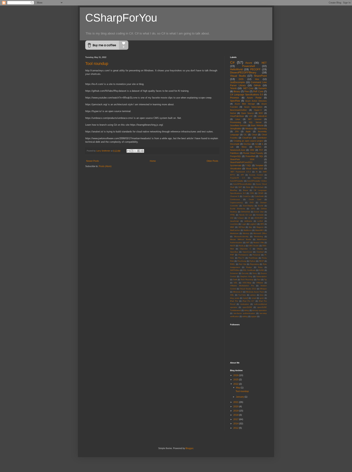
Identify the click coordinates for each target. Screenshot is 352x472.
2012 (236, 428)
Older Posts (212, 161)
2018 (236, 415)
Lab (231, 147)
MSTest (242, 227)
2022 (236, 384)
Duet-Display (248, 206)
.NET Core (248, 88)
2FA (237, 131)
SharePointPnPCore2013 (241, 162)
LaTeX (260, 221)
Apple (248, 131)
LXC (251, 116)
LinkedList (262, 116)
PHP (232, 255)
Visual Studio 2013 (248, 289)
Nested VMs (258, 243)
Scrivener (234, 273)
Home (153, 161)
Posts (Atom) (105, 166)
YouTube (242, 295)
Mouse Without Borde (240, 239)
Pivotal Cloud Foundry (253, 153)
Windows (249, 128)
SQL (261, 156)
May (238, 387)
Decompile (234, 144)
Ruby (260, 267)
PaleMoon (234, 153)
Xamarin (262, 88)
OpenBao (234, 252)
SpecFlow (235, 101)
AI (257, 172)
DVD (252, 203)
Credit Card (255, 199)
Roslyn (249, 267)
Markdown (234, 233)
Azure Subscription (253, 107)
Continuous (235, 199)
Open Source (247, 113)
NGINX (258, 147)
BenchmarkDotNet (238, 110)
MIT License (254, 119)
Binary (237, 91)
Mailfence (248, 230)
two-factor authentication (244, 313)
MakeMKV (259, 230)
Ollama (260, 249)
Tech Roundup (247, 280)
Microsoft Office (260, 233)
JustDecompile (237, 82)
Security (245, 273)
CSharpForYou (121, 18)
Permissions (243, 255)
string (246, 310)
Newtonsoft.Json (237, 150)
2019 (236, 410)
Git (256, 144)
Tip (265, 280)
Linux (237, 119)
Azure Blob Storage (245, 104)
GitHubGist (245, 212)
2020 (236, 406)
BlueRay (233, 190)
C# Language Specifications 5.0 (246, 94)
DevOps (247, 144)
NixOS (232, 246)
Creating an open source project (248, 141)
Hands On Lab (245, 215)
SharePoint (260, 75)
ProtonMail (250, 156)
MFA (262, 224)
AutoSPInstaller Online (257, 181)
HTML (232, 215)
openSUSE (247, 307)
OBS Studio (254, 246)
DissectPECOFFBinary (243, 72)
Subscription (261, 276)
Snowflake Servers (238, 125)
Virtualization (235, 168)
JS (249, 218)
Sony (254, 273)
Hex (257, 79)
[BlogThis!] (132, 151)
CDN (252, 193)
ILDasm (240, 218)
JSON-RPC (259, 218)
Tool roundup (96, 63)
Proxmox (234, 97)
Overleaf (260, 252)
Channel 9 (234, 196)
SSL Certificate (249, 270)
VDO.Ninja (247, 283)
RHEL (232, 264)
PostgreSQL (235, 156)
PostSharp (253, 258)
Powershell (248, 66)
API (242, 175)
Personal (256, 255)
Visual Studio (238, 75)
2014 (236, 423)
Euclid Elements (237, 209)
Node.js (242, 246)
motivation (244, 304)
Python (253, 261)
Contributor (262, 138)
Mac (250, 227)
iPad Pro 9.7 (248, 301)
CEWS (260, 193)
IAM (231, 218)
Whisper (263, 289)
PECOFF (255, 69)
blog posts (234, 298)
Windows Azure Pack (255, 292)
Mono (244, 147)
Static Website (257, 125)
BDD (261, 113)
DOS (241, 79)
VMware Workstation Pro (242, 286)
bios (261, 295)
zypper (254, 316)
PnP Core (258, 91)
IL (262, 144)
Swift (235, 280)
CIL (245, 134)
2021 (236, 402)
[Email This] (128, 151)
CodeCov (247, 196)
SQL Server (255, 122)
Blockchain (259, 187)
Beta (248, 187)
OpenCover (247, 252)
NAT (248, 243)
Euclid (260, 206)
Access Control (256, 175)
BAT (240, 187)
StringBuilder (235, 128)
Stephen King (246, 276)
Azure (248, 62)
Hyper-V (258, 110)
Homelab (260, 215)
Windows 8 (237, 292)
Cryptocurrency (236, 203)
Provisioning (235, 122)
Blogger (189, 448)
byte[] (245, 298)
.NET (264, 62)
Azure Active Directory (256, 101)
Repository (254, 264)
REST (261, 261)
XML (232, 295)
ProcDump (241, 261)
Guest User (259, 212)
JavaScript (234, 221)
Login (243, 224)
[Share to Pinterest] (142, 151)
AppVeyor (257, 178)
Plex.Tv (241, 258)
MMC (232, 227)
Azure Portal (254, 97)
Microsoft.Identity (241, 236)
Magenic (260, 227)
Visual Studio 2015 (254, 168)
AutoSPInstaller (236, 181)
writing (245, 316)
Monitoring (258, 236)
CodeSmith (259, 196)
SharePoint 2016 (242, 159)
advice (253, 295)
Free (246, 91)
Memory (246, 233)
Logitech (253, 224)
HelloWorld (236, 69)
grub (262, 298)
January (240, 397)
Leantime (234, 224)
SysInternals (235, 165)
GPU (253, 209)
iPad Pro (234, 301)
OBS (252, 150)
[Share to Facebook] (139, 151)
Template (259, 165)
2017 (236, 419)
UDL (235, 283)
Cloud (254, 134)
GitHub (257, 85)
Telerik (233, 88)
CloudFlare (247, 138)
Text (259, 280)
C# (232, 62)
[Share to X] (135, 151)
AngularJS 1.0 (237, 178)
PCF (261, 150)
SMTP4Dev (235, 270)
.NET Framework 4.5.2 (240, 172)
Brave (245, 190)
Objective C (245, 249)
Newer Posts (92, 161)
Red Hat (242, 264)
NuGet (233, 113)
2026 (236, 375)
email (254, 298)
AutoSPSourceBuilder (242, 184)
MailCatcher (235, 230)
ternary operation (259, 310)
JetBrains (248, 221)
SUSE (261, 270)
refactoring (262, 128)
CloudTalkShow (237, 116)
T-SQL (248, 165)
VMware (259, 283)
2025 (236, 379)
